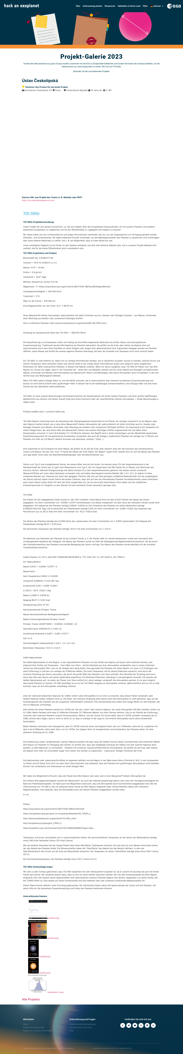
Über (78, 6)
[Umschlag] (153, 1025)
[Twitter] (128, 1025)
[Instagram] (141, 1025)
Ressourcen (110, 6)
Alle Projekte (31, 999)
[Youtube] (134, 1025)
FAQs (145, 6)
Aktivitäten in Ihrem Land (129, 6)
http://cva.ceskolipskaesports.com (38, 200)
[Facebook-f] (122, 1025)
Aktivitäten (28, 1019)
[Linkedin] (147, 1025)
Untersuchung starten (92, 6)
